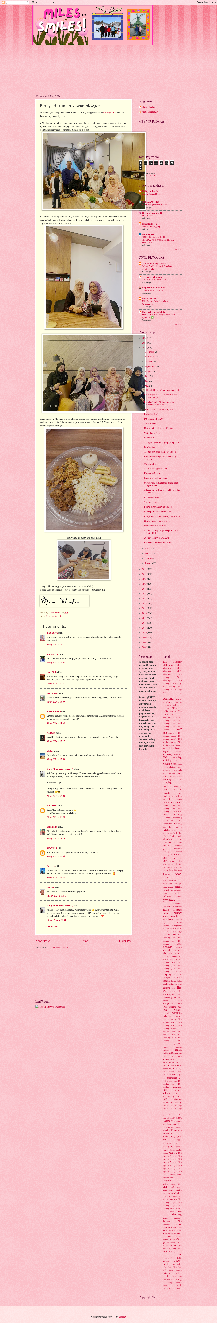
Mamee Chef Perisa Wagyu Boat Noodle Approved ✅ (159, 316)
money (179, 1062)
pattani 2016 (168, 1130)
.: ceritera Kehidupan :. (153, 277)
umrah (165, 1263)
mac (175, 1003)
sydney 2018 (176, 1242)
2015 (144, 608)
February (149, 558)
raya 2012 (178, 1153)
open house (168, 1115)
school (172, 1189)
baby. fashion (175, 747)
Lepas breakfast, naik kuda (155, 477)
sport (179, 1226)
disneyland (172, 833)
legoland (166, 987)
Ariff (179, 729)
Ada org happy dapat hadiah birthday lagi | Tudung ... (162, 491)
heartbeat (177, 909)
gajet (171, 890)
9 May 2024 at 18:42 (56, 877)
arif (172, 729)
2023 (144, 569)
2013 (144, 618)
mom (171, 1062)
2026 (144, 337)
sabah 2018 (176, 1184)
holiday (178, 912)
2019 (144, 588)
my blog (173, 1068)
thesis (164, 1248)
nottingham (172, 1077)
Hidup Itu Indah (150, 191)
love (180, 1000)
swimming (167, 1239)
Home (84, 941)
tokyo (169, 1248)
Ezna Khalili (53, 693)
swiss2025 (177, 1239)
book (175, 763)
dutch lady (176, 836)
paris (165, 1126)
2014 (144, 613)
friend (58, 616)
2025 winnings (172, 692)
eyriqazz (166, 848)
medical (179, 1047)
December (149, 351)
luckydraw (168, 1003)
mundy (165, 1068)
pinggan (179, 1139)
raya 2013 (167, 1156)
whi (164, 1282)
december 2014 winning (172, 817)
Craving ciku (150, 463)
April (147, 548)
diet (164, 829)
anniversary (168, 714)
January (148, 563)
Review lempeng (151, 497)
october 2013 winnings (172, 1102)
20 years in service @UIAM (156, 537)
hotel (179, 916)
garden (166, 892)
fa (171, 848)
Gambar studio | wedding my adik (159, 409)
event (171, 845)
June (147, 380)
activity (179, 698)
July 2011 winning (172, 949)
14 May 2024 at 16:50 (56, 895)
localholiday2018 (169, 997)
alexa (180, 705)
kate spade (177, 974)
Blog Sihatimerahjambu (153, 287)
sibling (165, 1217)
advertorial (167, 701)
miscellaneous (170, 1059)
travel (179, 1254)
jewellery (167, 946)
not (164, 1078)
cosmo (179, 793)
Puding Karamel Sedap (152, 193)
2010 (144, 632)
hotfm (165, 919)
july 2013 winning (170, 956)
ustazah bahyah (175, 1270)
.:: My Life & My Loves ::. (154, 263)
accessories (168, 698)
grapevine (166, 903)
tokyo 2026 (168, 1251)
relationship (168, 1177)
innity (172, 928)
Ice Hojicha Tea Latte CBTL (154, 290)
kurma (173, 981)
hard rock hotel (168, 906)
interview (178, 928)
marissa (173, 1028)
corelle (179, 790)
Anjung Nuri (176, 711)
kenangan (166, 977)
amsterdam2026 (170, 708)
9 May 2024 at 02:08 (56, 795)
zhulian (173, 1289)
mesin (175, 1053)
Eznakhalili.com (149, 223)
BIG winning (172, 757)
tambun (165, 1245)
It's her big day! (151, 414)
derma (171, 826)
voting (179, 1273)
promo (179, 1146)
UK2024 (178, 1260)
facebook (178, 848)
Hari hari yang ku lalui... (153, 312)
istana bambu (168, 931)
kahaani (179, 971)
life (179, 987)
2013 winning (172, 661)
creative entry (169, 795)
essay (165, 845)
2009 (144, 637)
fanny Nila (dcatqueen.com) (60, 769)
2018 (144, 593)
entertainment (169, 842)
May (147, 385)
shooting (166, 1214)
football (165, 877)
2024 (144, 347)
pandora (178, 1117)
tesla (176, 1245)
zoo (178, 1288)
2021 (144, 578)
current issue (172, 799)
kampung (167, 974)
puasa (165, 1149)
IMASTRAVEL (168, 925)
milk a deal (172, 1056)
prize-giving (168, 1146)
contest (168, 786)
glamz (179, 900)
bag (164, 751)
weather (170, 1279)
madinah (166, 1013)
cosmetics (166, 793)
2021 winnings (176, 683)
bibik (176, 754)
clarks (179, 776)
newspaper (167, 1074)
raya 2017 (167, 1162)
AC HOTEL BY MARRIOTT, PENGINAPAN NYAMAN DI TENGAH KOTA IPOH (158, 240)
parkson (171, 1127)
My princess (147, 215)
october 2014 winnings (172, 1105)
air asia (173, 705)
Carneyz (51, 866)
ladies (179, 981)
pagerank (166, 1118)
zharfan (166, 1288)
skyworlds (166, 1224)
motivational (168, 1065)
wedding (178, 1279)
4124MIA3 (52, 848)
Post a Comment (51, 926)
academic (166, 695)
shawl (172, 1211)
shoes (179, 1211)
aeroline (179, 702)
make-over (177, 1016)
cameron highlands (172, 769)
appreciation (167, 717)
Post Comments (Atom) (57, 947)
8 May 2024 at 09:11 (56, 644)
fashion (173, 854)
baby (165, 748)
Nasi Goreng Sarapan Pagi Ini (154, 204)
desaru (179, 827)
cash (180, 772)
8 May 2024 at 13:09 (56, 701)
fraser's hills (168, 883)
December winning (172, 823)
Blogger (122, 1316)
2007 (144, 647)
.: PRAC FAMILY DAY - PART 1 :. (156, 279)
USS (165, 1266)
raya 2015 (167, 1159)
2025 (144, 342)
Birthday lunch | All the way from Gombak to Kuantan (159, 403)
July (147, 376)
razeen (166, 1174)
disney (168, 830)
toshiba (165, 1255)
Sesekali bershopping (151, 226)
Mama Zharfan (148, 107)
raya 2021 (167, 1168)
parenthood (167, 1124)
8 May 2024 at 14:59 (56, 722)
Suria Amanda (54, 711)
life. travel (169, 991)
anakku (165, 711)
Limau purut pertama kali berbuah (159, 511)
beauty (170, 754)
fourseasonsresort (169, 880)
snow (170, 1227)
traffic (172, 1255)
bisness (179, 760)
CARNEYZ (108, 112)
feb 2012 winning (172, 859)
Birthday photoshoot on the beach (159, 542)
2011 (144, 627)
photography (169, 1136)
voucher (167, 1276)
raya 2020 (177, 1165)
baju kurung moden (174, 751)
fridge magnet (168, 887)
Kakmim (51, 732)
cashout (166, 776)
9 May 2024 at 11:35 (56, 856)
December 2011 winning (172, 813)
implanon (178, 925)
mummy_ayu (53, 654)
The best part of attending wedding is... (161, 451)
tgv (180, 1245)
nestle (179, 1071)
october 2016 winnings (172, 1112)
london (165, 1000)
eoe (180, 842)
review (165, 1184)
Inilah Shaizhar (149, 298)
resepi (174, 1181)
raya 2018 (177, 1162)
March (148, 553)
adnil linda (52, 826)
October (149, 361)
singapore (178, 1217)
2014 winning (169, 664)
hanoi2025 (177, 903)
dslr (164, 836)
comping (167, 782)
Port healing (149, 447)
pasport (179, 1127)
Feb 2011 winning (172, 856)
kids (179, 977)
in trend (166, 928)
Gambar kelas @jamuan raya (157, 520)
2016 (144, 603)
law (172, 984)
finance (178, 870)
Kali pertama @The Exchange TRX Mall (162, 516)
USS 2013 (172, 1267)
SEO (168, 1193)
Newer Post (42, 941)
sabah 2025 (168, 1186)
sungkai (171, 1236)
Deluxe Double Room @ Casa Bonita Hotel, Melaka (158, 267)
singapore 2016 (172, 1221)
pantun (179, 1121)
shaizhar (51, 887)
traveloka (166, 1258)
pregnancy (167, 1143)
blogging (50, 616)
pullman (172, 1150)
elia (180, 839)
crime (179, 795)
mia (180, 1053)
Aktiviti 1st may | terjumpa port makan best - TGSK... (161, 532)
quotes (179, 1149)
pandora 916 (169, 1120)
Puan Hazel (52, 805)
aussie (173, 745)
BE (164, 754)
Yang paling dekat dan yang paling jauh (161, 442)
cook (172, 789)
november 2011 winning (172, 1088)
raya (171, 1152)
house (170, 919)
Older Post (125, 941)
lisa (173, 994)
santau (179, 1187)
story (165, 1233)
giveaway (169, 899)
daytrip (166, 805)
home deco (169, 916)
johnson (179, 946)
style (164, 1236)
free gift (178, 883)
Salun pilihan (150, 423)
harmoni (178, 906)
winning (179, 1282)
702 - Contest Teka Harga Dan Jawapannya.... (155, 302)
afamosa (166, 705)
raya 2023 (167, 1171)
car (164, 772)
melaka (178, 1049)
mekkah (166, 1050)
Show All (178, 249)
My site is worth (149, 173)
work (179, 1285)
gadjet (166, 890)
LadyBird (51, 672)
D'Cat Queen (148, 234)
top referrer (177, 1251)
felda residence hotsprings (172, 867)
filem (171, 870)
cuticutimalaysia (171, 802)
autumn (179, 745)
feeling (179, 864)
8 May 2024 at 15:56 (56, 759)
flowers (166, 874)
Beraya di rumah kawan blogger (158, 506)
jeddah (179, 944)
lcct (176, 984)
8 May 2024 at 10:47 (56, 683)
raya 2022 (177, 1168)
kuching (166, 980)
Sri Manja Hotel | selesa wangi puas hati (161, 389)
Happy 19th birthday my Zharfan (158, 428)
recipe (179, 1174)
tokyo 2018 (177, 1248)
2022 (144, 574)
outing (179, 1115)
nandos (171, 1071)
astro (170, 733)
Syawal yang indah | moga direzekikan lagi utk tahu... (161, 484)
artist (165, 732)
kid (174, 978)
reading (173, 1174)
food (178, 873)
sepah (175, 1196)
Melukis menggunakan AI (155, 468)
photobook (167, 1133)
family (166, 851)
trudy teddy (176, 1258)
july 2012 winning (172, 952)
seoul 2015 (176, 1193)
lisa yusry (178, 994)
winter (165, 1285)
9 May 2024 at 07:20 (56, 816)
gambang (178, 890)
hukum (176, 919)
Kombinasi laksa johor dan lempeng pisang (160, 458)
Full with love (150, 437)
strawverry (172, 1233)
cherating (173, 776)
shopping (177, 1214)
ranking (165, 1153)
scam (165, 1190)
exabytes (178, 845)
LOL (180, 997)
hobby (165, 912)
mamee (166, 1019)
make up (167, 1016)
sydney (166, 1242)
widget (170, 1282)
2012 (144, 622)
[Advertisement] (108, 67)
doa (180, 833)
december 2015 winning (172, 821)
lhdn (173, 988)
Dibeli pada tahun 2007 (154, 418)
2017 (144, 598)
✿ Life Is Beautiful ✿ (152, 213)
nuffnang (167, 1093)
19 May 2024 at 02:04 (56, 919)
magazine (177, 1013)
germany (178, 896)
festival (165, 870)
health (166, 909)
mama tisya (52, 632)
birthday (167, 760)
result (179, 1180)
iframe (179, 922)
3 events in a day (151, 502)
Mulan (50, 750)
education (168, 839)
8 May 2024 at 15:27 (56, 741)
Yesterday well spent (153, 432)
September (150, 366)
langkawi (167, 983)
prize (178, 1143)
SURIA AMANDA (150, 202)
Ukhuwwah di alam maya (155, 525)
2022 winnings (169, 686)
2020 (144, 583)
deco (164, 827)
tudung (166, 1260)
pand (172, 1118)
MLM (165, 1062)
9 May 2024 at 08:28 (56, 838)
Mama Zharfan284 (150, 112)
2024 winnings (176, 689)
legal (180, 984)
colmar (179, 779)
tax (171, 1245)
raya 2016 (177, 1159)
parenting (177, 1123)
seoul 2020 (167, 1196)
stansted (172, 1230)
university (177, 1263)
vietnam (166, 1273)
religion (167, 1180)
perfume (178, 1129)
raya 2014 (177, 1156)
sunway (179, 1236)
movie (178, 1065)
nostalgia (177, 1074)
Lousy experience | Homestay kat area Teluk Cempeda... (160, 396)
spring (165, 1230)
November (150, 356)
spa (174, 1226)
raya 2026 (177, 1171)
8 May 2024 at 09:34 (56, 662)
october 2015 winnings (172, 1108)
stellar (179, 1230)
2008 (144, 642)
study (179, 1233)
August (148, 371)
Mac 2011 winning (172, 1005)
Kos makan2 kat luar (153, 473)
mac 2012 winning (172, 1008)
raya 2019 (167, 1165)
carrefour (171, 773)
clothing (167, 779)
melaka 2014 (168, 1053)
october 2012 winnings (172, 1098)
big (180, 754)
